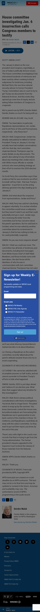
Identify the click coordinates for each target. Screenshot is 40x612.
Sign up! (20, 332)
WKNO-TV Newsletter (16, 312)
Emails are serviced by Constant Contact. (14, 326)
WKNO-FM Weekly (15, 305)
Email (6, 291)
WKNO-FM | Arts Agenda (17, 308)
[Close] (37, 272)
